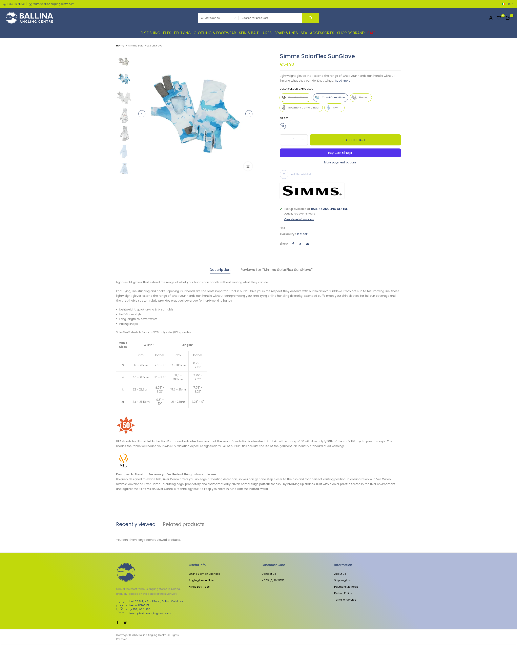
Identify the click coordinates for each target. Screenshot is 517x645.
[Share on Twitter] (300, 243)
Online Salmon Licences (204, 574)
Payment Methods (346, 587)
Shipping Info (342, 580)
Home (120, 45)
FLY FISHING (150, 32)
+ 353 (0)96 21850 (273, 580)
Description (220, 269)
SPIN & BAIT (249, 32)
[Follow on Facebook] (117, 622)
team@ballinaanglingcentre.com (54, 4)
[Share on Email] (307, 243)
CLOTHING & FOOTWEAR (215, 32)
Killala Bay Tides (199, 587)
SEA (304, 32)
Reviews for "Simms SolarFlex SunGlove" (277, 269)
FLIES (167, 32)
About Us (340, 574)
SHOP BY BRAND (351, 32)
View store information (299, 219)
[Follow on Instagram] (125, 622)
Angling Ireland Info (201, 580)
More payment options (340, 162)
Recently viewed (136, 524)
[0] (499, 18)
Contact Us (269, 574)
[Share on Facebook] (293, 243)
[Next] (248, 113)
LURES (267, 32)
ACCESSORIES (322, 32)
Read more (343, 80)
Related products (183, 524)
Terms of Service (345, 600)
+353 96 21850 (15, 4)
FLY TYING (182, 32)
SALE (371, 32)
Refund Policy (343, 593)
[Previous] (141, 113)
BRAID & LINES (286, 32)
